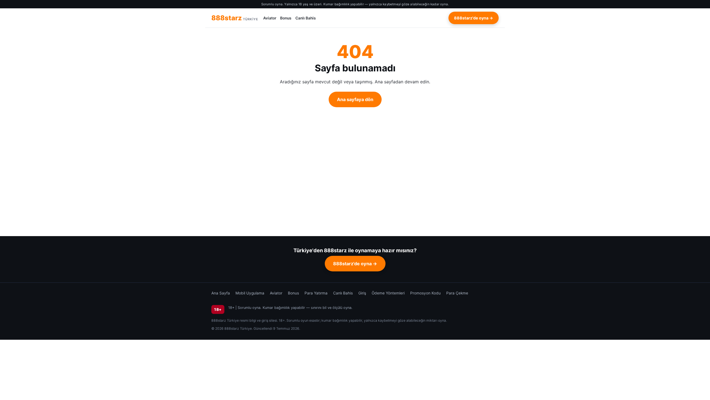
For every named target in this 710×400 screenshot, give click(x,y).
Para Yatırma (316, 293)
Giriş (362, 293)
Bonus (285, 18)
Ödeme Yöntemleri (388, 293)
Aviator (269, 18)
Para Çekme (457, 293)
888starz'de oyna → (473, 18)
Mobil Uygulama (249, 293)
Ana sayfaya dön (355, 99)
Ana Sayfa (220, 293)
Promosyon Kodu (425, 293)
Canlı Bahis (305, 18)
